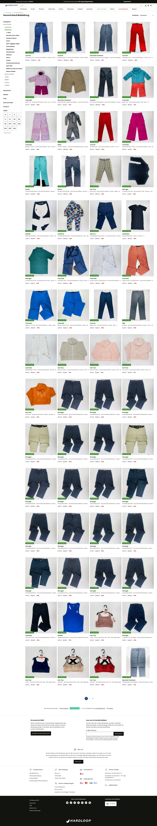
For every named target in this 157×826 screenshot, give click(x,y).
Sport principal (8, 102)
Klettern (61, 9)
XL (5, 119)
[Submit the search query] (141, 6)
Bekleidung (23, 9)
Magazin (134, 9)
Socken (8, 60)
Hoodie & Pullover (11, 38)
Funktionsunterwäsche (13, 63)
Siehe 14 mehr (7, 132)
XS (5, 114)
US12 (14, 123)
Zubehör (7, 85)
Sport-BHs (9, 65)
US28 (19, 123)
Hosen (8, 41)
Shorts (8, 57)
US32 (5, 128)
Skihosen (9, 54)
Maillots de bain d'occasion (14, 68)
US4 (14, 119)
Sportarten (90, 9)
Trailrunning (51, 9)
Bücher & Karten (9, 74)
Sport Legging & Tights (13, 43)
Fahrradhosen (10, 46)
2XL (10, 119)
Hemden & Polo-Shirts (12, 35)
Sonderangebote (123, 9)
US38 (10, 128)
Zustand (6, 106)
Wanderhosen (10, 52)
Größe (5, 110)
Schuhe (33, 9)
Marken (112, 9)
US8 (5, 123)
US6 (19, 119)
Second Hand (102, 9)
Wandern (41, 9)
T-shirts (8, 32)
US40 (14, 128)
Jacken (7, 77)
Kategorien (7, 21)
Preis (4, 98)
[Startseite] (4, 12)
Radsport (80, 9)
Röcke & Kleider (10, 71)
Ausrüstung (8, 27)
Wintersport (70, 9)
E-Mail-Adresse (91, 730)
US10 (10, 123)
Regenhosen (10, 49)
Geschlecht (7, 90)
